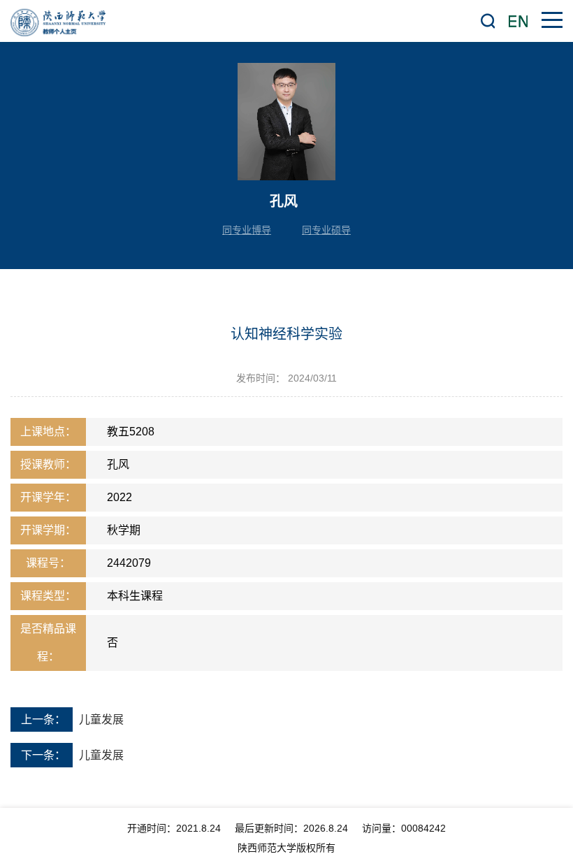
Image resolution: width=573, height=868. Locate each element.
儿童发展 (101, 719)
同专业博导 (246, 230)
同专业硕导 (326, 230)
